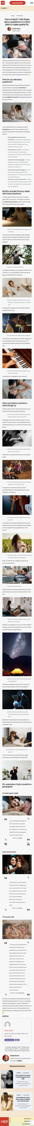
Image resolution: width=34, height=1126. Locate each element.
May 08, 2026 (23, 1085)
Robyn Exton (16, 28)
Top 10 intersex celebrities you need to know (17, 1050)
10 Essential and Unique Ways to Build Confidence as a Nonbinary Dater (23, 1099)
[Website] (18, 1040)
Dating (12, 15)
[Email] (16, 1040)
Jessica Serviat (25, 1083)
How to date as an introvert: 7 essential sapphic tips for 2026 (23, 1077)
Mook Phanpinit (26, 1105)
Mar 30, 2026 (23, 1107)
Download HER (17, 3)
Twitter (10, 1036)
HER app (27, 60)
